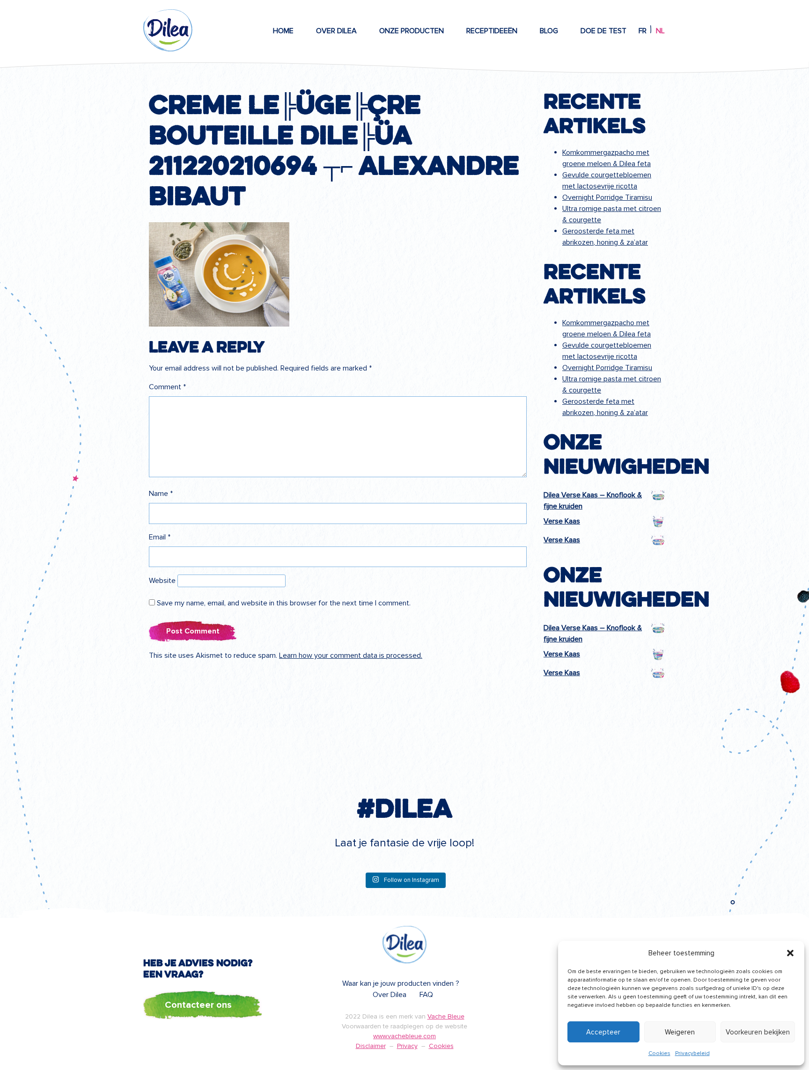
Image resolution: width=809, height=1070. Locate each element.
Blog (549, 31)
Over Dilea (336, 31)
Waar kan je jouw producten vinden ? (400, 983)
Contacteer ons (198, 1005)
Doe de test (603, 31)
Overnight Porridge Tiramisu (607, 197)
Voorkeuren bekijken (758, 1032)
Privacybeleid (692, 1053)
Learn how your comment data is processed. (350, 655)
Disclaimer (371, 1046)
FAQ (426, 994)
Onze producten (411, 31)
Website (162, 580)
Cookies (659, 1053)
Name (161, 493)
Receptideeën (491, 31)
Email (159, 537)
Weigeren (680, 1032)
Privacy (407, 1046)
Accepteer (603, 1032)
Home (283, 31)
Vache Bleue (445, 1016)
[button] (790, 953)
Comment (167, 387)
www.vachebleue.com (404, 1036)
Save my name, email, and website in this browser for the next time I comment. (284, 603)
